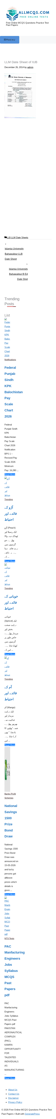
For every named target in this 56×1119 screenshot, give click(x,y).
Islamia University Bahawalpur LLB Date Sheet (14, 249)
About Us (12, 1089)
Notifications (10, 359)
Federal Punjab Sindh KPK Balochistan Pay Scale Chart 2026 (11, 392)
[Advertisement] (28, 150)
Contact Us (13, 1094)
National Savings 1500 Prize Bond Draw (10, 821)
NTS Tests (9, 938)
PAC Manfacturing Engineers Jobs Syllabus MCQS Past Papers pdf (11, 971)
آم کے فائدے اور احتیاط (10, 693)
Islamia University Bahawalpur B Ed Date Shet (18, 270)
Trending (8, 499)
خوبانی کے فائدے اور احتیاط (11, 602)
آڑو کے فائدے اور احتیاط (10, 514)
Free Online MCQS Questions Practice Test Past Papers (27, 23)
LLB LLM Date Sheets (17, 237)
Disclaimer (13, 1098)
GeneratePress (32, 1114)
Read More (9, 474)
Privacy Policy (15, 1102)
